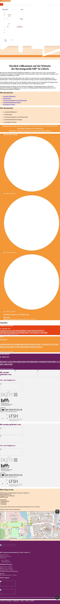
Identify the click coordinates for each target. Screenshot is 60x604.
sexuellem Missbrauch (9, 96)
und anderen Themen (9, 104)
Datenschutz (16, 600)
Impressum (9, 600)
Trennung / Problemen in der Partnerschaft (15, 100)
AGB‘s (22, 600)
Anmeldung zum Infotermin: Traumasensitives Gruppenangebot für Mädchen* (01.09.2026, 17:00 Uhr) (24, 332)
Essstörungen (7, 98)
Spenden (32, 600)
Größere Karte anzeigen (5, 540)
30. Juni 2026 (3, 339)
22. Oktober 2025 (4, 357)
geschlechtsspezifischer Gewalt (12, 102)
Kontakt (27, 600)
